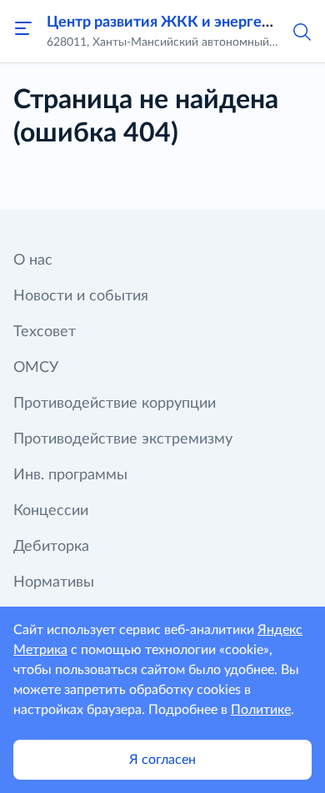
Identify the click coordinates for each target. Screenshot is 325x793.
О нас (32, 260)
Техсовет (44, 332)
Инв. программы (70, 475)
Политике (261, 709)
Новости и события (80, 296)
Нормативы (53, 582)
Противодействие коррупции (114, 403)
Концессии (50, 510)
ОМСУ (35, 367)
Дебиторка (51, 546)
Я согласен (162, 759)
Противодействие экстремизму (122, 439)
